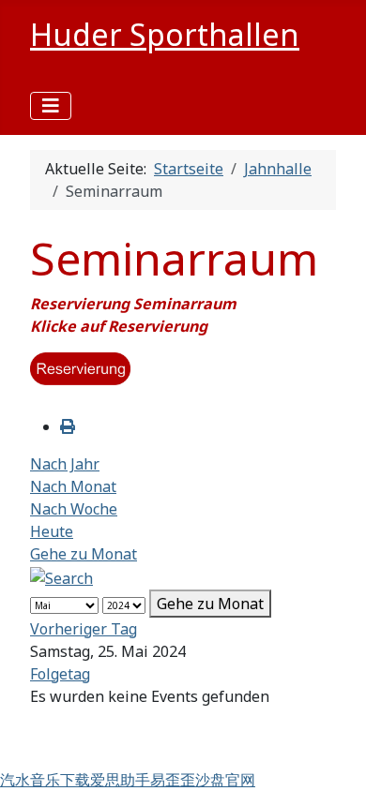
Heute (51, 531)
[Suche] (61, 576)
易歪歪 (172, 779)
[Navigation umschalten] (50, 106)
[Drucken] (67, 426)
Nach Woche (73, 509)
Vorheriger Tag (83, 629)
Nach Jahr (64, 464)
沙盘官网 (225, 779)
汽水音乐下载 (45, 779)
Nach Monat (73, 486)
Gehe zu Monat (83, 554)
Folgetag (60, 674)
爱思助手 (120, 779)
